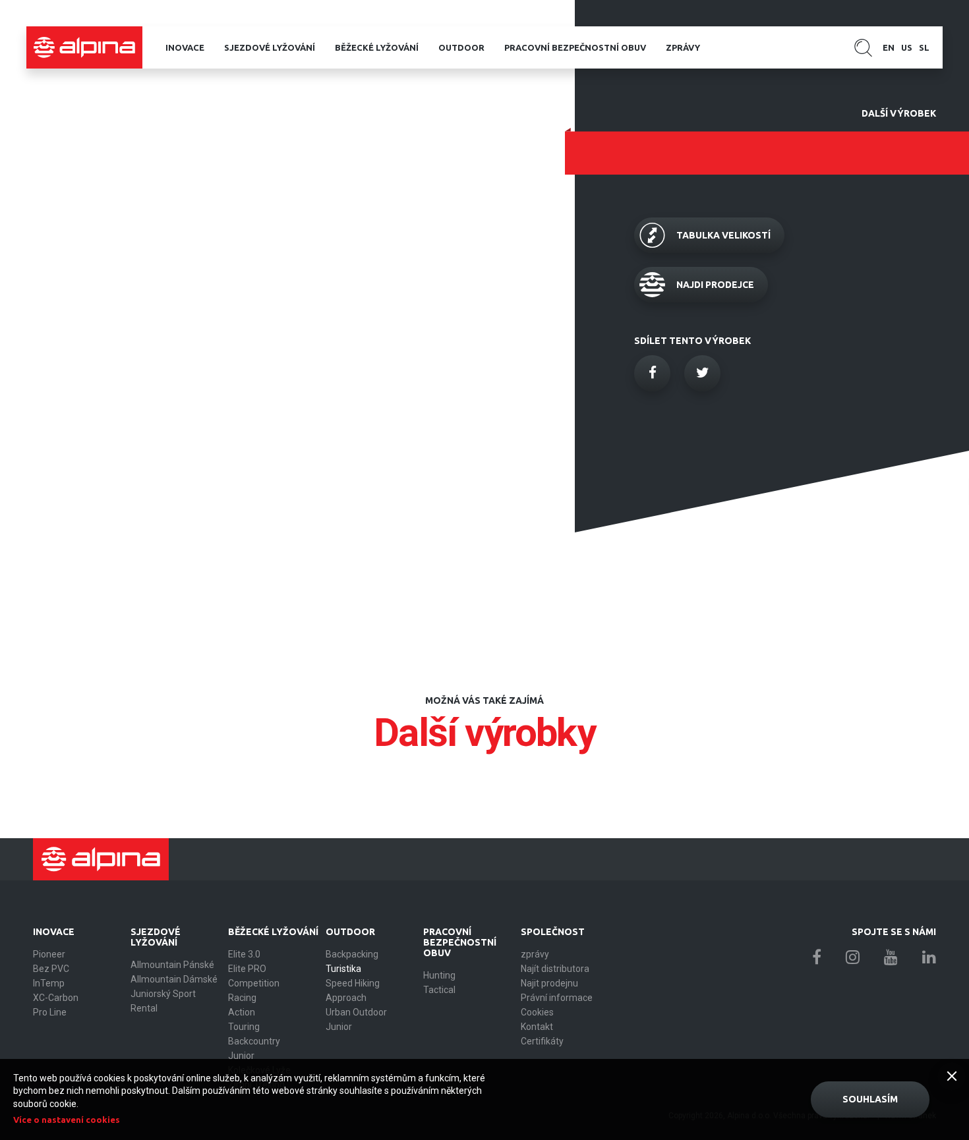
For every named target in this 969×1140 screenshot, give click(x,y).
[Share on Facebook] (652, 373)
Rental (144, 1008)
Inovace (184, 47)
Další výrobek (899, 113)
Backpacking (352, 954)
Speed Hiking (353, 983)
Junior (241, 1055)
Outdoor (461, 47)
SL (924, 47)
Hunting (439, 975)
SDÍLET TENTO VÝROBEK (692, 340)
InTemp (49, 983)
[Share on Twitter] (702, 373)
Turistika (343, 968)
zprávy (683, 47)
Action (241, 1012)
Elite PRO (247, 968)
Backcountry (254, 1041)
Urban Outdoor (356, 1012)
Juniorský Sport (163, 993)
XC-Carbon (55, 997)
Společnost (553, 931)
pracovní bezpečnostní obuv (575, 47)
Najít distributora (555, 968)
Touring (244, 1026)
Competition (253, 983)
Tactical (439, 989)
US (906, 47)
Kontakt (537, 1026)
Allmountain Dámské (174, 979)
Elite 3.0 (244, 954)
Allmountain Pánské (172, 964)
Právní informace (557, 997)
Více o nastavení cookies (66, 1119)
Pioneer (49, 954)
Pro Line (50, 1012)
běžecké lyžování (377, 47)
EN (889, 47)
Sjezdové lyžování (269, 47)
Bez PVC (51, 968)
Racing (242, 997)
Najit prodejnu (549, 983)
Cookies (537, 1012)
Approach (346, 997)
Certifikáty (542, 1041)
